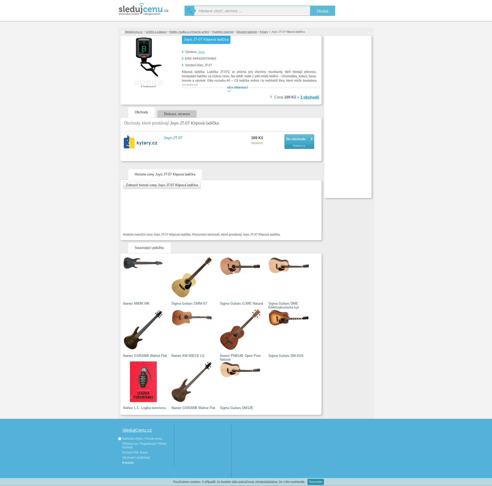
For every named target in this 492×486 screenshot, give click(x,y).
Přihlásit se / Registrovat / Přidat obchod (144, 445)
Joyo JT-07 (173, 138)
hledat (323, 10)
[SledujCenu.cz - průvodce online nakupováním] (151, 9)
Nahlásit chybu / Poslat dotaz (141, 438)
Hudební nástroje (222, 31)
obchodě (309, 97)
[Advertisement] (347, 114)
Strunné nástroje (247, 31)
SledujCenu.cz (134, 31)
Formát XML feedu (135, 452)
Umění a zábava (156, 31)
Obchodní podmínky (136, 457)
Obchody (141, 112)
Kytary (264, 31)
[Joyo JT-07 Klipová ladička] (149, 76)
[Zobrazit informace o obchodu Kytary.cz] (141, 141)
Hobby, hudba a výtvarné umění (189, 31)
